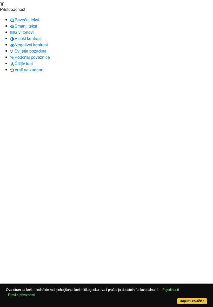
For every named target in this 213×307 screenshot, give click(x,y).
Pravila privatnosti (21, 295)
